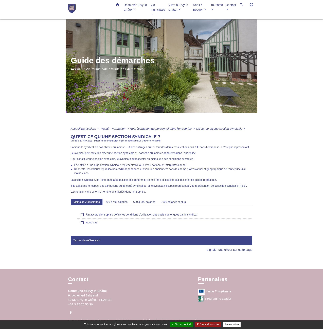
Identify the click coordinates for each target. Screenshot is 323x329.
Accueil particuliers (84, 128)
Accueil (77, 69)
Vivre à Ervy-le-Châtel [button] (178, 7)
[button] (117, 5)
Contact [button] (231, 5)
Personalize (232, 324)
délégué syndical (132, 185)
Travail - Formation (113, 128)
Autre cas (88, 223)
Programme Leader (218, 299)
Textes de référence (85, 240)
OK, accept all (182, 324)
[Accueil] (89, 9)
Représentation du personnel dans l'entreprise (161, 128)
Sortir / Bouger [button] (198, 7)
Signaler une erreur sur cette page (229, 249)
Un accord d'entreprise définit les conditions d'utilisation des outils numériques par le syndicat (138, 215)
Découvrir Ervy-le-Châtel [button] (136, 7)
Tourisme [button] (217, 5)
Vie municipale (97, 69)
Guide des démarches (127, 69)
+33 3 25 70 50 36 (80, 304)
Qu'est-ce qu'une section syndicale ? (220, 128)
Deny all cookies (209, 324)
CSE (196, 147)
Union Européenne (218, 291)
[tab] (87, 202)
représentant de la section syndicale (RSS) (220, 185)
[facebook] (72, 312)
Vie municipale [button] (158, 7)
